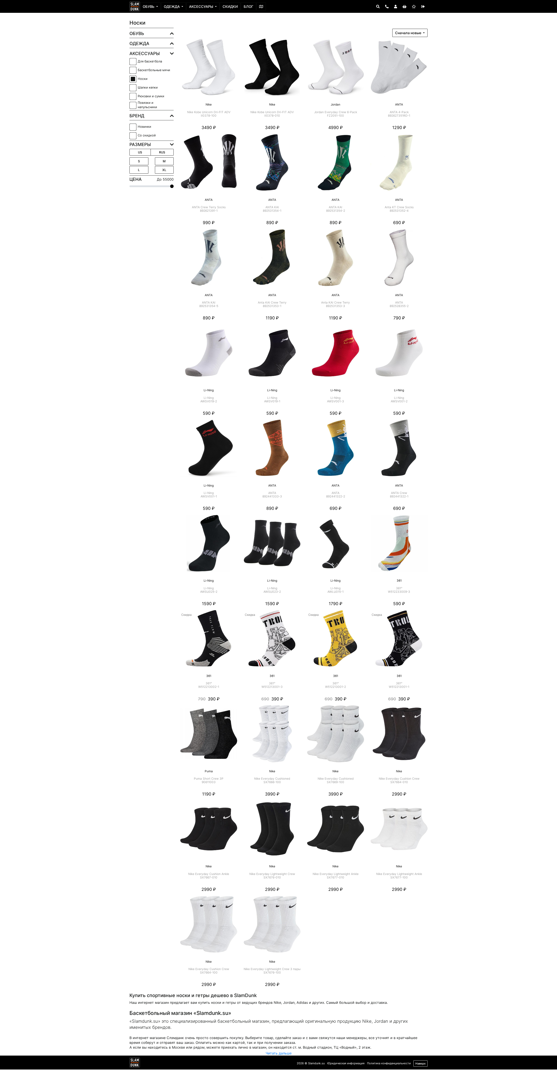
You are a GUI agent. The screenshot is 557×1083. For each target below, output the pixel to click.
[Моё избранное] (414, 6)
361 (399, 584)
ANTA (399, 108)
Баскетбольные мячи (154, 70)
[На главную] (134, 6)
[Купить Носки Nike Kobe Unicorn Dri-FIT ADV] (208, 70)
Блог (248, 6)
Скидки (230, 6)
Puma (208, 774)
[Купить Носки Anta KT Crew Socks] (399, 165)
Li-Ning (209, 393)
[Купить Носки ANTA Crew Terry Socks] (208, 165)
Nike (208, 108)
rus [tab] (162, 152)
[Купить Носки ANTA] (399, 260)
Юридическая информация (345, 1063)
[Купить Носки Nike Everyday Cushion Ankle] (208, 832)
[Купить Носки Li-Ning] (208, 356)
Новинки (144, 126)
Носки (143, 79)
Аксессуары (201, 6)
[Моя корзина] (404, 6)
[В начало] (134, 1063)
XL (164, 170)
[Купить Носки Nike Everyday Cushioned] (272, 736)
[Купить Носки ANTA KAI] (272, 165)
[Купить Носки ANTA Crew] (399, 451)
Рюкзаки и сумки (151, 96)
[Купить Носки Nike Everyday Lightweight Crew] (272, 832)
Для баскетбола (150, 61)
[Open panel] (378, 6)
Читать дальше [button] (279, 1053)
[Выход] (423, 6)
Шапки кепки (148, 87)
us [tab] (140, 152)
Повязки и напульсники (147, 105)
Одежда (172, 6)
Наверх (420, 1063)
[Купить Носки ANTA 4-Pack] (399, 70)
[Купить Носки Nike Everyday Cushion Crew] (399, 736)
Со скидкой (147, 135)
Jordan (335, 108)
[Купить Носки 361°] (399, 546)
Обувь (149, 6)
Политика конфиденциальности (389, 1063)
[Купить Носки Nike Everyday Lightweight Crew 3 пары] (272, 927)
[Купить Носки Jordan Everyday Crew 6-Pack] (335, 70)
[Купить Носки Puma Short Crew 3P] (208, 736)
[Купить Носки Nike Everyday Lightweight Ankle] (335, 832)
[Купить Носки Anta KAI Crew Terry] (272, 260)
